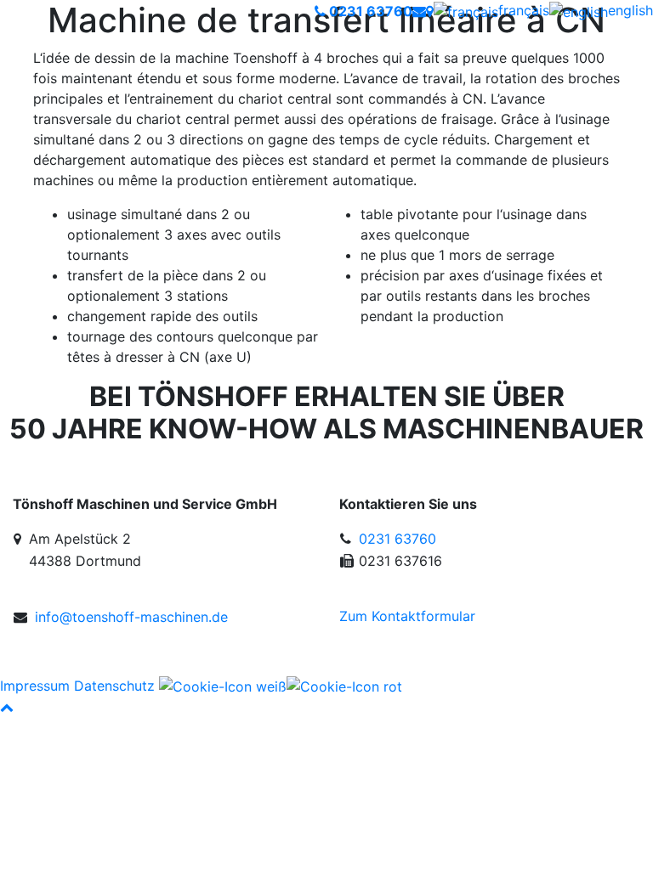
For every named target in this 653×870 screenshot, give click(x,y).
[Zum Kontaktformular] (419, 11)
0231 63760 (397, 538)
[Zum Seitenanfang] (7, 706)
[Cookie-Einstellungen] (280, 685)
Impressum (35, 685)
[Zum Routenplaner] (430, 11)
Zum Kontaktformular (407, 615)
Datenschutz (114, 685)
